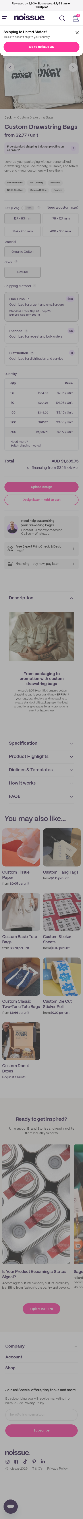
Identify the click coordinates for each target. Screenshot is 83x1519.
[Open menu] (5, 18)
